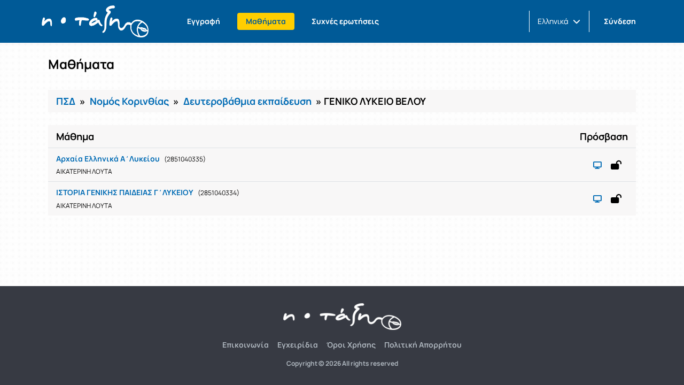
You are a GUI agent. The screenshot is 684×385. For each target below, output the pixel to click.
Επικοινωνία (245, 345)
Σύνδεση (620, 21)
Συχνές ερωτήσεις (345, 21)
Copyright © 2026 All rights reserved (342, 363)
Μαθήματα (266, 21)
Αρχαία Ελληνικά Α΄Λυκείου (108, 158)
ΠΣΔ (65, 101)
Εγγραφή (203, 21)
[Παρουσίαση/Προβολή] (597, 165)
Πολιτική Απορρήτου (423, 345)
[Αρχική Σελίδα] (95, 21)
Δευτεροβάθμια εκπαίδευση (247, 101)
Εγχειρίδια (297, 345)
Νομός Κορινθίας (129, 101)
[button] (559, 21)
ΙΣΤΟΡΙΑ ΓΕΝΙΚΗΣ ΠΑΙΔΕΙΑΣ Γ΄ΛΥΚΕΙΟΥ (124, 192)
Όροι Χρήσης (351, 345)
